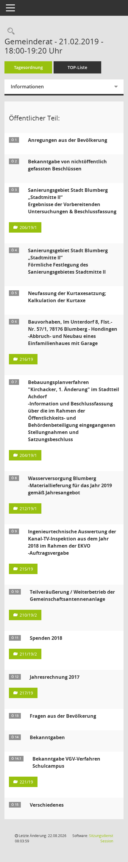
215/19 (26, 569)
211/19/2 (28, 654)
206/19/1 (28, 227)
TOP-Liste (77, 67)
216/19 (26, 359)
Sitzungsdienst (101, 838)
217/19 (26, 693)
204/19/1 (28, 455)
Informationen (27, 86)
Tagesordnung (28, 67)
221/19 (26, 782)
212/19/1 (28, 508)
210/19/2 (28, 615)
